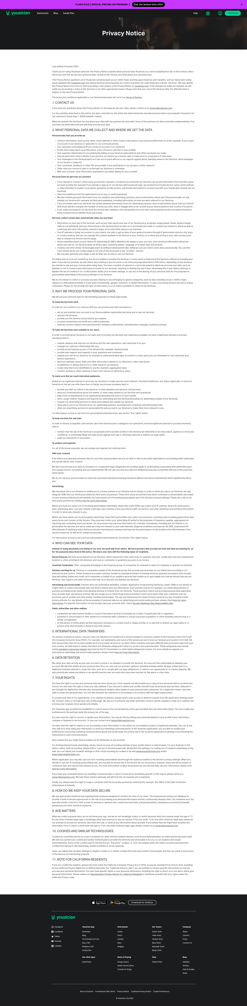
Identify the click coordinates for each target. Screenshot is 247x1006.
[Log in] (220, 13)
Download (86, 932)
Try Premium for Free (90, 939)
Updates (186, 962)
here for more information (127, 652)
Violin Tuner (156, 935)
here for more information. (94, 501)
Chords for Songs (124, 969)
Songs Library (123, 962)
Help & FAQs (157, 962)
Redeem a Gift (88, 947)
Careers (186, 935)
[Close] (241, 4)
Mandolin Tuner (158, 947)
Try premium (233, 13)
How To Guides (189, 969)
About (185, 932)
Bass (119, 943)
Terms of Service (86, 991)
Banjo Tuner (157, 950)
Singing (120, 947)
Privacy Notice (123, 991)
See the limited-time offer (148, 4)
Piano (119, 935)
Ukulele (120, 939)
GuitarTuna (86, 962)
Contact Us (187, 943)
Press (185, 939)
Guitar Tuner (157, 932)
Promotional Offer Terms (105, 991)
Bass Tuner (156, 943)
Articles (186, 966)
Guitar (119, 932)
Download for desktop (142, 902)
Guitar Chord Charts (125, 966)
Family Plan (68, 13)
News (185, 973)
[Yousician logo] (19, 13)
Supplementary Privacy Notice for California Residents (116, 874)
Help (195, 13)
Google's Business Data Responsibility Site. (153, 603)
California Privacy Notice (141, 991)
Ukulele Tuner (157, 939)
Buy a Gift (86, 943)
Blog (56, 13)
